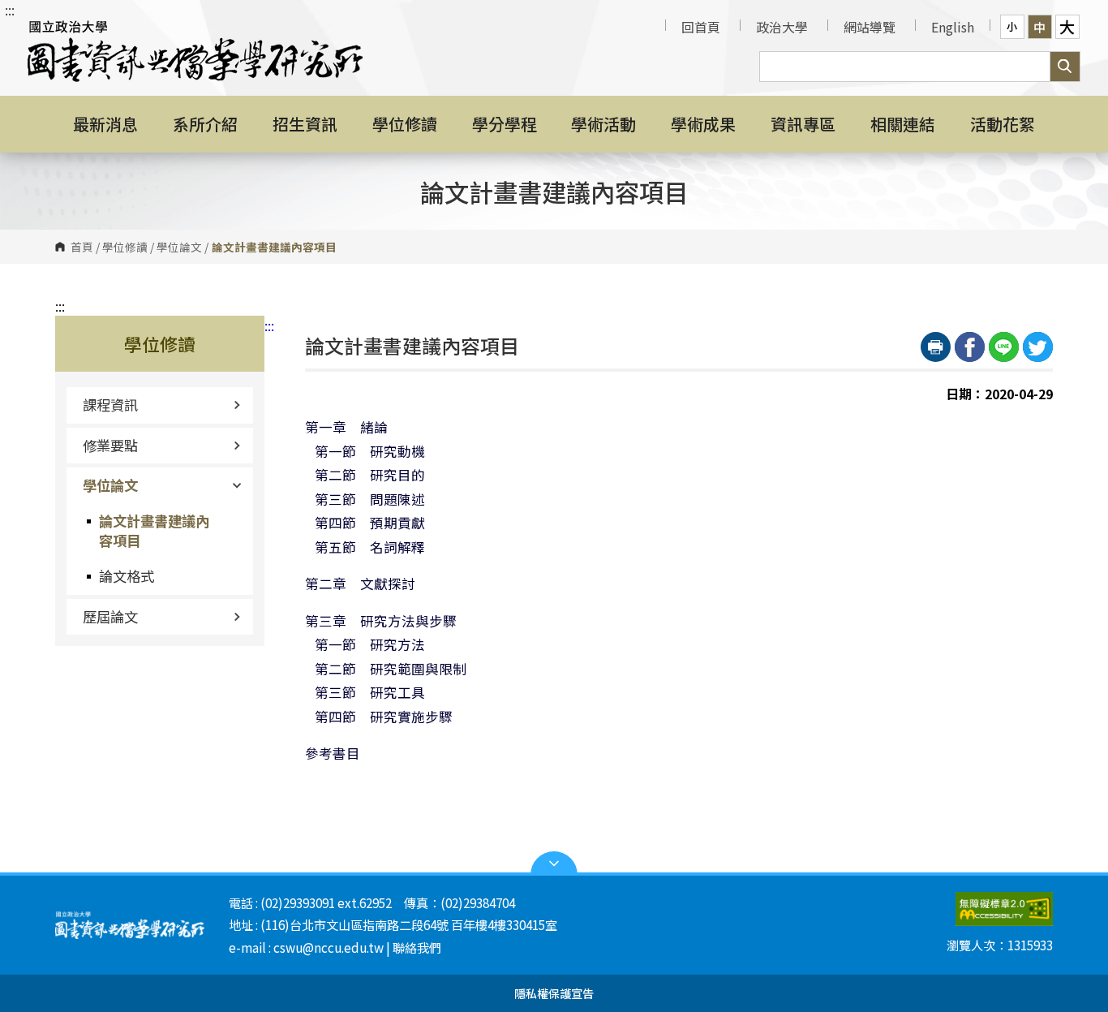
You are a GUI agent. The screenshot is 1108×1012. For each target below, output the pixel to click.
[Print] (936, 347)
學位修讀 (125, 247)
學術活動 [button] (603, 124)
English (952, 27)
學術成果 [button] (703, 124)
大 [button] (1067, 26)
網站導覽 (869, 27)
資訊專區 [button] (803, 124)
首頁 (82, 247)
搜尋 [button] (1065, 66)
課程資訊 (110, 404)
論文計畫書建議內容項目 (154, 530)
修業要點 (110, 445)
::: (10, 9)
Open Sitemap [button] (554, 863)
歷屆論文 (110, 616)
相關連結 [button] (902, 124)
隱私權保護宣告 (554, 992)
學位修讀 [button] (404, 124)
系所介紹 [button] (205, 124)
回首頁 (700, 27)
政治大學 (782, 27)
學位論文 (179, 247)
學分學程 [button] (504, 124)
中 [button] (1039, 27)
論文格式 (126, 576)
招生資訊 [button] (305, 124)
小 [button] (1012, 26)
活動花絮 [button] (1002, 124)
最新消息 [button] (105, 124)
